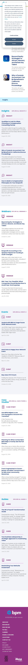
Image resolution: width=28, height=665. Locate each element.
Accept (14, 39)
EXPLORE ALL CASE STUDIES (18, 401)
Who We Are (6, 627)
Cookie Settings (7, 651)
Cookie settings (14, 35)
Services (5, 622)
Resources (5, 625)
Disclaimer (5, 645)
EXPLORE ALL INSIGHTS (19, 111)
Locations (5, 637)
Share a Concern (8, 635)
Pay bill (4, 630)
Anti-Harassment (7, 649)
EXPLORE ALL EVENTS (20, 312)
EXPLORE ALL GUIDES (20, 499)
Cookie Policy (6, 647)
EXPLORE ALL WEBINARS (19, 211)
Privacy (4, 643)
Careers (5, 632)
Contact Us (6, 640)
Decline (14, 43)
